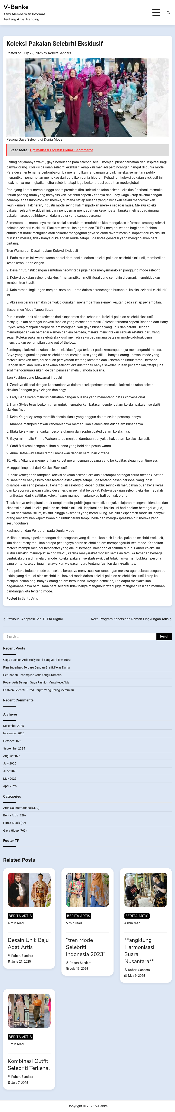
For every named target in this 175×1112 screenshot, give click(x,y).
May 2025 (9, 778)
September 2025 (14, 748)
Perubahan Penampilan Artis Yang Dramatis (32, 675)
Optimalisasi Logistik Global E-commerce (61, 150)
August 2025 (11, 756)
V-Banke (16, 7)
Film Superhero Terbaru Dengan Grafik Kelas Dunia (36, 667)
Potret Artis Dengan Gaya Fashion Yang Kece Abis (36, 682)
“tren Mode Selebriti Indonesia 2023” (85, 947)
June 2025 (10, 771)
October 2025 (12, 741)
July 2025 (9, 763)
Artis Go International (17, 808)
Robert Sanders (59, 53)
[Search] (168, 12)
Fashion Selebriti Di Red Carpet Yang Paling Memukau (38, 690)
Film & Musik (11, 823)
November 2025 (13, 733)
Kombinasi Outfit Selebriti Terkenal (29, 1064)
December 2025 (13, 726)
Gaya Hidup (11, 830)
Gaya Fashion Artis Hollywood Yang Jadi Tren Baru (37, 659)
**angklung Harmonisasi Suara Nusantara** (139, 950)
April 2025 (10, 786)
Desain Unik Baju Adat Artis (28, 943)
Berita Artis (30, 599)
